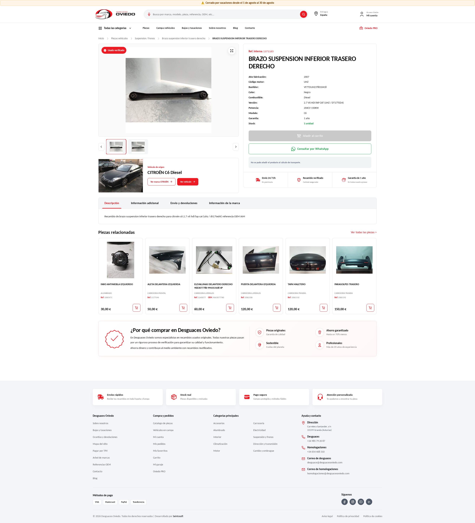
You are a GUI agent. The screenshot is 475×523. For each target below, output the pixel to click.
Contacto (250, 28)
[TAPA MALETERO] (308, 260)
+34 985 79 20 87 (316, 441)
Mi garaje (158, 464)
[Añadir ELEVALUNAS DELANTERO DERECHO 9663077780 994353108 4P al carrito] (230, 307)
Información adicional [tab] (145, 203)
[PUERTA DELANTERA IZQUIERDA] (261, 260)
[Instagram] (353, 502)
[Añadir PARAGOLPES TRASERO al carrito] (370, 307)
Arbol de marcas (101, 457)
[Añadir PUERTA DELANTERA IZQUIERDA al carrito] (277, 307)
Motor (216, 450)
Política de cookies (372, 516)
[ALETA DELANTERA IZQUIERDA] (167, 260)
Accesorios (218, 423)
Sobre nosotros (217, 28)
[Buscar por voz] (149, 14)
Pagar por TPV (100, 450)
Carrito (156, 457)
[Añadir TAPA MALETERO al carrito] (323, 307)
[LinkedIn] (369, 502)
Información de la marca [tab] (224, 203)
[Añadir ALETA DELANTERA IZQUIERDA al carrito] (183, 307)
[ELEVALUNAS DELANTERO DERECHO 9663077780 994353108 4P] (214, 260)
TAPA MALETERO (296, 284)
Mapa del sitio (100, 443)
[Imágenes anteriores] (101, 147)
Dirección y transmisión (265, 443)
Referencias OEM (102, 464)
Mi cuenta (158, 437)
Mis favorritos (160, 450)
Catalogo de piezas (163, 423)
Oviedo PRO (159, 471)
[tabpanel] (237, 216)
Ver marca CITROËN (159, 181)
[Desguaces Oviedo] (115, 14)
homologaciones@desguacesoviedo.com (328, 473)
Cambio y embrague (263, 450)
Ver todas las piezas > (364, 232)
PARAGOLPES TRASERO (347, 284)
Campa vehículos (165, 28)
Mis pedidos (159, 443)
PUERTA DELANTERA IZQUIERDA (258, 284)
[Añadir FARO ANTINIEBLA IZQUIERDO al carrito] (136, 307)
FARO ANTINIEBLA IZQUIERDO (117, 284)
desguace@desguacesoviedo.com (324, 462)
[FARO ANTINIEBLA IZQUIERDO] (121, 260)
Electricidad (259, 430)
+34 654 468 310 (316, 451)
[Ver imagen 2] (138, 146)
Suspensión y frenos (263, 437)
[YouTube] (361, 502)
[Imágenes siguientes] (236, 147)
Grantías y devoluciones (105, 437)
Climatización (220, 443)
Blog (235, 28)
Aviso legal (327, 516)
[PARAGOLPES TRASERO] (354, 260)
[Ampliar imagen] (232, 51)
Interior (217, 437)
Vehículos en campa (163, 430)
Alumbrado (219, 430)
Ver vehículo (185, 181)
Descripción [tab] (111, 203)
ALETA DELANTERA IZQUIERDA (164, 284)
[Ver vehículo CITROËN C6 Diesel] (121, 175)
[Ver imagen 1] (116, 146)
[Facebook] (344, 502)
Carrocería (258, 423)
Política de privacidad (348, 516)
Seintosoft (178, 516)
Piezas (146, 28)
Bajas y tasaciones (192, 28)
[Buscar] (303, 14)
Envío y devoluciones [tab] (184, 203)
